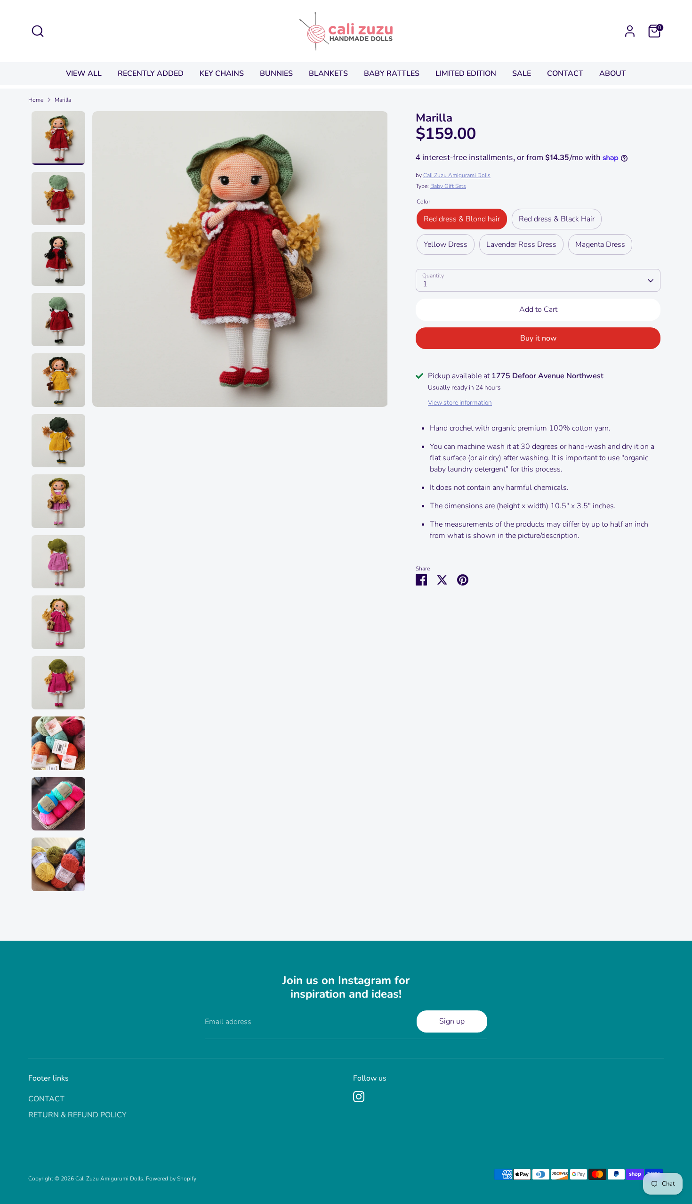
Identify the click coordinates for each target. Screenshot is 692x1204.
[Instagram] (358, 1096)
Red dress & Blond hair (462, 219)
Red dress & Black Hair (557, 219)
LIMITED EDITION (465, 73)
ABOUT (612, 73)
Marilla (63, 100)
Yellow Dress (445, 245)
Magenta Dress (600, 245)
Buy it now (538, 338)
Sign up (452, 1021)
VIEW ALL (84, 73)
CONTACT (565, 73)
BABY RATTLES (391, 73)
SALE (521, 73)
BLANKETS (328, 73)
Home (35, 100)
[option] (240, 262)
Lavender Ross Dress (521, 245)
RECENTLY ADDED (151, 73)
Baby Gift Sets (448, 186)
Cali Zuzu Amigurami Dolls (457, 175)
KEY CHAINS (222, 73)
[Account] (629, 31)
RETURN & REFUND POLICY (77, 1115)
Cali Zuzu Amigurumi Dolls (109, 1178)
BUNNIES (276, 73)
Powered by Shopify (171, 1178)
